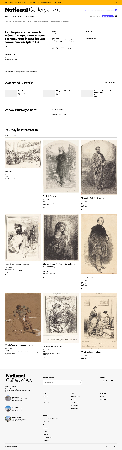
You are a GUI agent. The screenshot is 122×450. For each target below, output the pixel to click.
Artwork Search (47, 422)
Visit (6, 16)
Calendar (73, 399)
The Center (46, 425)
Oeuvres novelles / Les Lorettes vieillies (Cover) (103, 91)
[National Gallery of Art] (18, 378)
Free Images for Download (50, 419)
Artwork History (58, 109)
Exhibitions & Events (17, 16)
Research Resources (59, 114)
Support (92, 16)
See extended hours (99, 10)
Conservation (46, 428)
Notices (106, 447)
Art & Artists (30, 16)
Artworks (11, 21)
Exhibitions (74, 408)
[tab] (10, 136)
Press (44, 399)
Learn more (58, 2)
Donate (102, 396)
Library (45, 431)
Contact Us (46, 402)
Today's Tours (75, 402)
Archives (45, 434)
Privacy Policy (114, 447)
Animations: (110, 10)
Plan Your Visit (75, 396)
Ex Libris (20, 91)
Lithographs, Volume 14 (63, 91)
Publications (46, 440)
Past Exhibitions (47, 437)
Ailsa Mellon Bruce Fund (92, 33)
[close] (116, 2)
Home (6, 21)
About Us (45, 396)
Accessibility (75, 405)
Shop (98, 16)
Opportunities (104, 399)
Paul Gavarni (8, 58)
